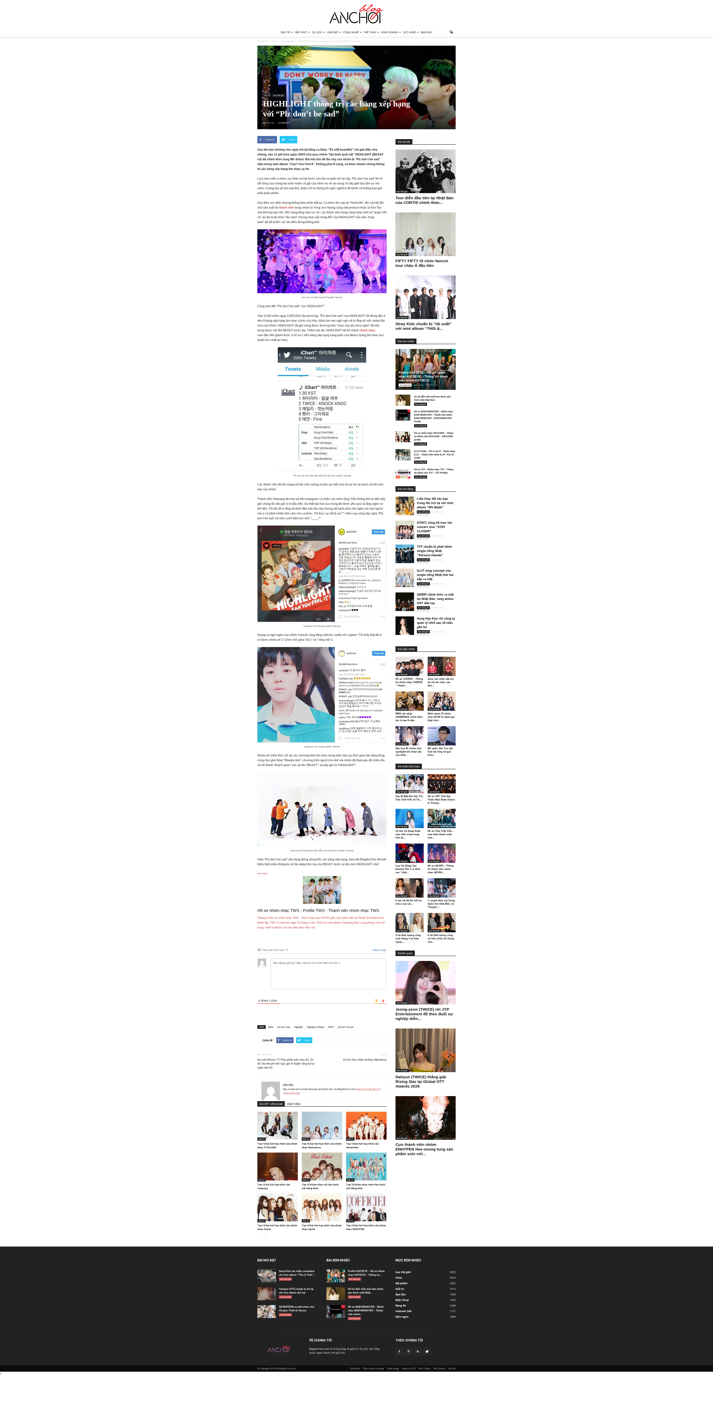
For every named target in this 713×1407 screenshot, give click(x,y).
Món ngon (401, 1316)
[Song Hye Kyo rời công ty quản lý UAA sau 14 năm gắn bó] (404, 625)
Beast (270, 1027)
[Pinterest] (408, 1351)
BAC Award (439, 1368)
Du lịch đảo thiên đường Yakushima (365, 1059)
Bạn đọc (427, 32)
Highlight (298, 1027)
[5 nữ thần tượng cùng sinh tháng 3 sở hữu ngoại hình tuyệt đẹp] (409, 922)
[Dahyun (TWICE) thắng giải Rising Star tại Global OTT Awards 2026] (425, 1050)
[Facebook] (399, 1351)
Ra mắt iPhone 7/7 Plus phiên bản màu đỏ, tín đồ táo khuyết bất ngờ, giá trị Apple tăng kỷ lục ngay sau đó (286, 1063)
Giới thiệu (355, 1368)
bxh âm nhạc (283, 1027)
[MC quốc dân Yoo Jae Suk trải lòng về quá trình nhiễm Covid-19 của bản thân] (442, 735)
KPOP (331, 1027)
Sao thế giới (278, 95)
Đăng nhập (379, 949)
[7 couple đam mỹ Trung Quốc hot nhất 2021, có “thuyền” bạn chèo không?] (442, 888)
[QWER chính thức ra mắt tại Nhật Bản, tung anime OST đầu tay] (404, 601)
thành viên (286, 207)
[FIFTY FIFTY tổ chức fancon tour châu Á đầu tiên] (425, 234)
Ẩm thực (301, 32)
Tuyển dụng (393, 1368)
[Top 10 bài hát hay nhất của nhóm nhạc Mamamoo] (322, 1126)
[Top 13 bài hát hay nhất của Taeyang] (277, 1166)
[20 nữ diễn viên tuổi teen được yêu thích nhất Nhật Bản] (402, 400)
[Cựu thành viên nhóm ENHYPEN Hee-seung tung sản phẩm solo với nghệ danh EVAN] (425, 1118)
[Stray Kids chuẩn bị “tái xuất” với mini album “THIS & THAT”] (425, 297)
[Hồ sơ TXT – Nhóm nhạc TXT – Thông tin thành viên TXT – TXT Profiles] (402, 473)
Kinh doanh (389, 32)
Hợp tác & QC (409, 1368)
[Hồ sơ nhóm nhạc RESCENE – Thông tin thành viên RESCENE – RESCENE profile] (402, 436)
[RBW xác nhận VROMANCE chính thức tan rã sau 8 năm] (409, 701)
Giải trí (285, 32)
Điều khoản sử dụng (373, 1368)
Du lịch (317, 32)
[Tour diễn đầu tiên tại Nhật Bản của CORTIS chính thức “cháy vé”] (425, 171)
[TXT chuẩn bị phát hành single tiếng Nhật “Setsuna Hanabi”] (404, 554)
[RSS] (417, 1351)
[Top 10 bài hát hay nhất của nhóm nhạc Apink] (322, 1207)
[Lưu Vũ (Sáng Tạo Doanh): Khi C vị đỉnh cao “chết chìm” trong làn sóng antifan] (409, 853)
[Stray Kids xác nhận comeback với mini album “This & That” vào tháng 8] (266, 1275)
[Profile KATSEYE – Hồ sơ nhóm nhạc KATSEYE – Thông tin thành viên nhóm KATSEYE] (428, 369)
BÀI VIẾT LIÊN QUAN (271, 1104)
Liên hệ (452, 1368)
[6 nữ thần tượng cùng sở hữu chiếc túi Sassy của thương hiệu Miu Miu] (442, 922)
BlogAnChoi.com (319, 1349)
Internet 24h (403, 1311)
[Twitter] (427, 1351)
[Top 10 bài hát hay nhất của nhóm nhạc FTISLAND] (277, 1126)
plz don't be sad (345, 1027)
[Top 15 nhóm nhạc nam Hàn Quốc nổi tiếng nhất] (366, 1166)
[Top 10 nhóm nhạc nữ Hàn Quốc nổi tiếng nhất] (322, 1166)
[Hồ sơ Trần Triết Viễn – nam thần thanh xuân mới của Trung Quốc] (442, 818)
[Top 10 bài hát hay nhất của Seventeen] (366, 1126)
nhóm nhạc (367, 330)
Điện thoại (402, 1300)
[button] (451, 32)
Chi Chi (288, 1085)
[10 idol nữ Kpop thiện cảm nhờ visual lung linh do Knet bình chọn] (409, 818)
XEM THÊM (293, 1104)
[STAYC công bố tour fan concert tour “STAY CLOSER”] (404, 530)
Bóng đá (400, 1305)
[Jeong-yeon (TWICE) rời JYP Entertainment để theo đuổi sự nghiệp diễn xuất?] (425, 983)
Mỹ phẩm (401, 1283)
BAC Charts (425, 1368)
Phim (398, 1277)
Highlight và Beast (315, 1027)
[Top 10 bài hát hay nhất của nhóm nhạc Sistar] (277, 1207)
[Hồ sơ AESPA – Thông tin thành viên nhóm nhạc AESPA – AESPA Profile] (442, 853)
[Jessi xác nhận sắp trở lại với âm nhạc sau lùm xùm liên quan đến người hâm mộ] (442, 666)
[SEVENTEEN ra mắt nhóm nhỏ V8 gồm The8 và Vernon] (266, 1311)
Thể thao (370, 32)
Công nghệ (351, 32)
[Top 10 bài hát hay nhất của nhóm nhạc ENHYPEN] (366, 1207)
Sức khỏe (409, 32)
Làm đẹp (332, 32)
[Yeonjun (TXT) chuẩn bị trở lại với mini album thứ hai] (266, 1293)
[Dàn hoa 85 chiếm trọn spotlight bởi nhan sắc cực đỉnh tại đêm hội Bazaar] (409, 735)
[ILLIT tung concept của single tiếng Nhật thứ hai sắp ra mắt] (404, 577)
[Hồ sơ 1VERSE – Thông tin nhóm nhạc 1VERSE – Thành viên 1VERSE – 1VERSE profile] (409, 666)
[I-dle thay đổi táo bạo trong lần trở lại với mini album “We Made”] (404, 506)
